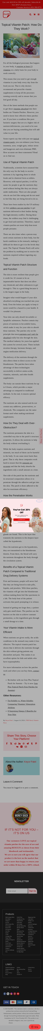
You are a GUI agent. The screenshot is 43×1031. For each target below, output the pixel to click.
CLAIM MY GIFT (21, 519)
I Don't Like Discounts (21, 522)
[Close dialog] (39, 501)
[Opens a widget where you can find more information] (35, 1027)
